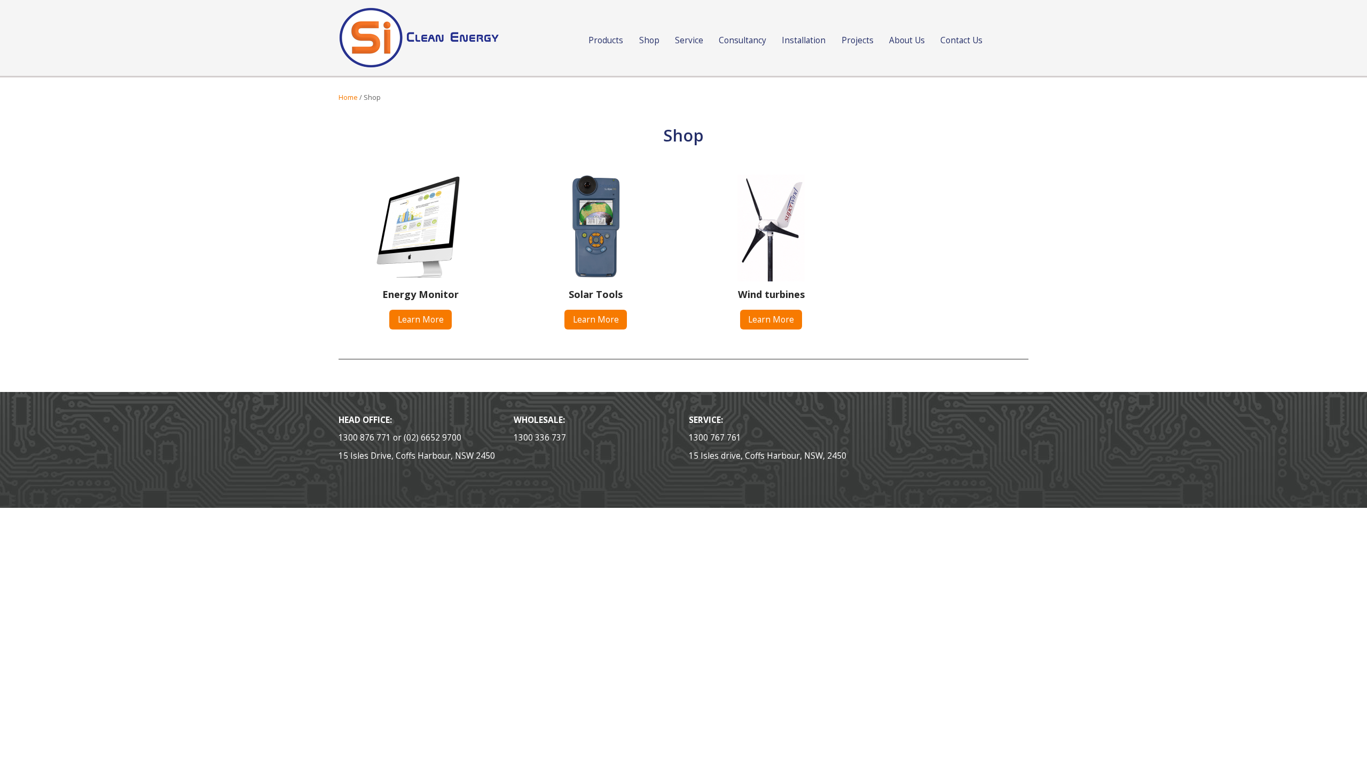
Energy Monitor (420, 294)
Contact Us (961, 40)
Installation (804, 40)
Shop (649, 40)
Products (605, 40)
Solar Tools (596, 294)
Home (348, 97)
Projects (858, 40)
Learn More (421, 319)
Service (689, 40)
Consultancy (742, 40)
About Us (907, 40)
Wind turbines (771, 294)
